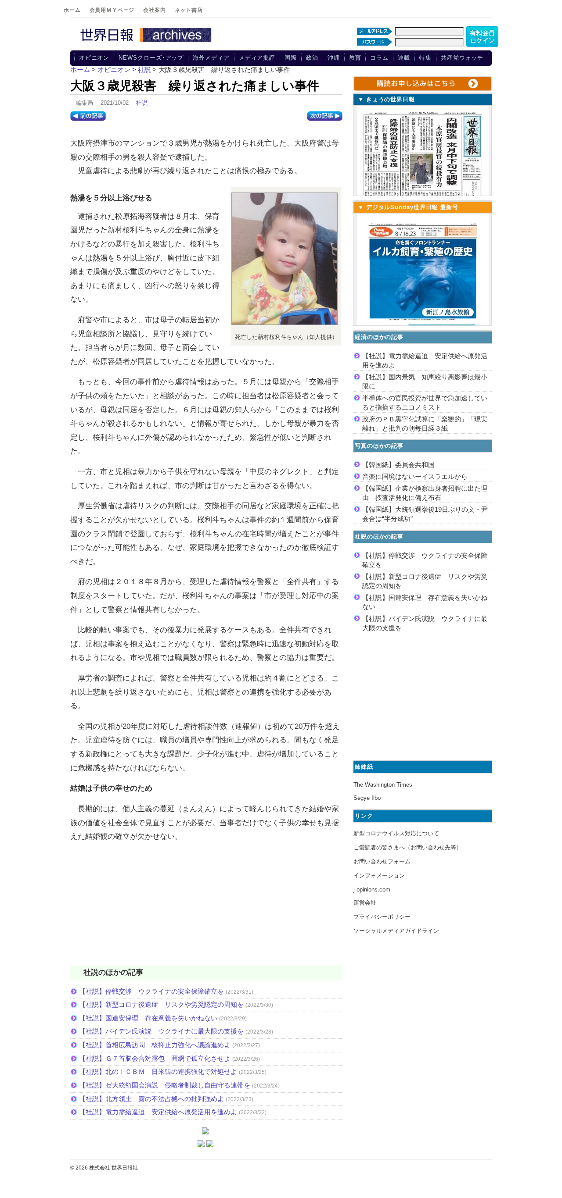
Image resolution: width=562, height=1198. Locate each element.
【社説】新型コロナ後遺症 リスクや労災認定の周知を (161, 1004)
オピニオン (94, 57)
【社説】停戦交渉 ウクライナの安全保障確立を (151, 991)
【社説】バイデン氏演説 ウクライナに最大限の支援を (161, 1031)
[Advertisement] (206, 909)
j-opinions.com (371, 889)
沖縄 (334, 57)
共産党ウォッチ (462, 57)
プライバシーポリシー (382, 916)
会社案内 (154, 10)
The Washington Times (382, 784)
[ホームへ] (147, 42)
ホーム (72, 10)
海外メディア (211, 57)
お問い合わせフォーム (382, 861)
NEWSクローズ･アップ (151, 57)
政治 (312, 57)
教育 (355, 57)
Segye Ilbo (367, 798)
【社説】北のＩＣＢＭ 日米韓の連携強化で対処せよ (158, 1071)
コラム (379, 57)
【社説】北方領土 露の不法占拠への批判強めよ (151, 1098)
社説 (142, 103)
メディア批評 (257, 57)
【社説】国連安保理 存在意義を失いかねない (148, 1018)
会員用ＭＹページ (112, 10)
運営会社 (364, 902)
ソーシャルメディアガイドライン (396, 930)
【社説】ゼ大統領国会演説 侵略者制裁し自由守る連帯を (164, 1085)
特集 (425, 57)
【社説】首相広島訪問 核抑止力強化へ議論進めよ (155, 1044)
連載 (404, 57)
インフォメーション (379, 875)
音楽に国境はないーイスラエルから (415, 476)
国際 (291, 57)
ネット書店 (189, 10)
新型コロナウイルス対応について (396, 833)
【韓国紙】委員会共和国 (398, 464)
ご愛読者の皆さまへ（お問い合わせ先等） (407, 847)
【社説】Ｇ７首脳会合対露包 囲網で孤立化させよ (155, 1058)
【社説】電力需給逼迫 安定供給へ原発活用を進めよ (158, 1112)
